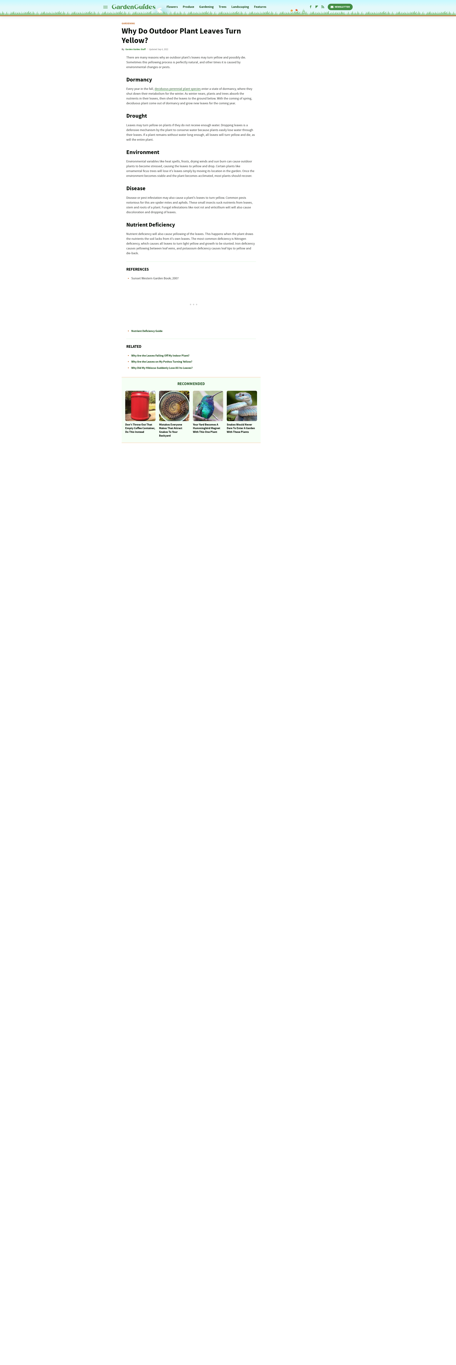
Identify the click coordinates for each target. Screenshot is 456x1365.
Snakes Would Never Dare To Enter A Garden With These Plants (241, 428)
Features (260, 7)
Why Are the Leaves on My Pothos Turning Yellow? (161, 361)
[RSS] (322, 7)
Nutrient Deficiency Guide (146, 331)
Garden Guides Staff (135, 49)
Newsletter (342, 7)
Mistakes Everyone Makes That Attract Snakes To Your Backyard (170, 430)
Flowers (172, 7)
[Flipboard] (316, 7)
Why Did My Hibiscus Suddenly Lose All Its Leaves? (162, 368)
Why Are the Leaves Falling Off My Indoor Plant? (160, 355)
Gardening (206, 7)
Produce (188, 7)
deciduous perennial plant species (178, 89)
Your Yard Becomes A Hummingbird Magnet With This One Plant (206, 428)
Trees (222, 7)
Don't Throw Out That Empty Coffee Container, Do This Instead (140, 428)
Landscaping (240, 7)
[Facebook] (310, 7)
